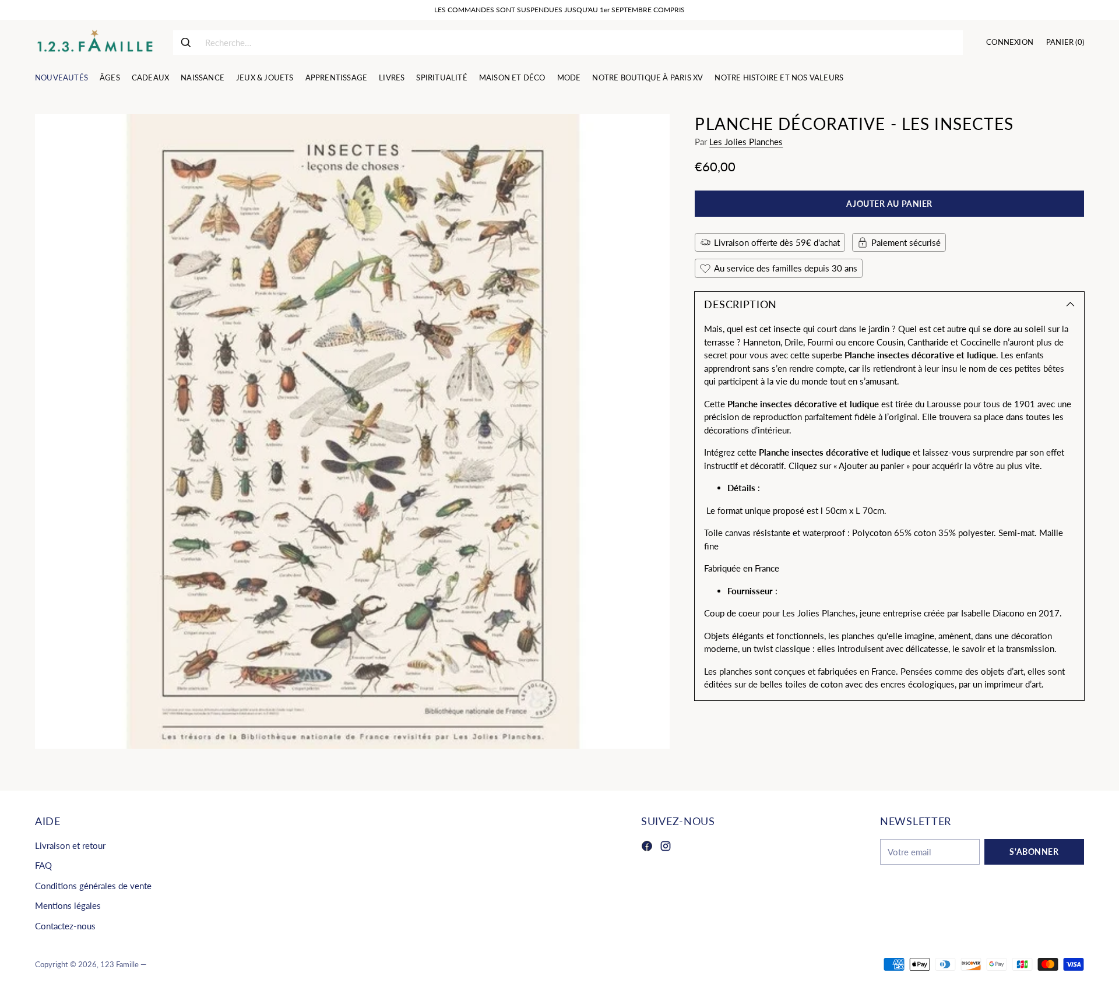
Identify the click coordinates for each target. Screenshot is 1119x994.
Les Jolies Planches (746, 141)
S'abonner (1033, 851)
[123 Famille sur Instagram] (666, 847)
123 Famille (119, 964)
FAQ (43, 865)
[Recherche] (186, 42)
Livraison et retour (70, 845)
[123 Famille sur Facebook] (647, 847)
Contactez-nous (65, 926)
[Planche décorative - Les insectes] (352, 431)
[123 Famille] (94, 42)
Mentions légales (68, 905)
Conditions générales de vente (93, 885)
